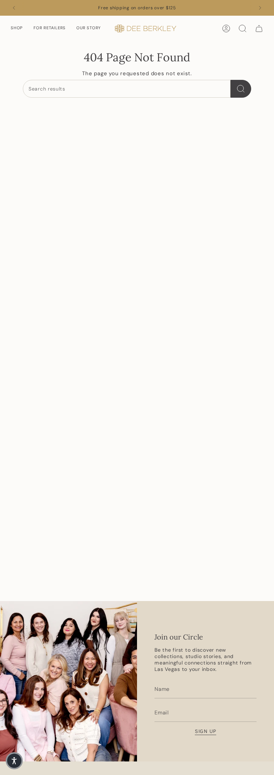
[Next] (260, 8)
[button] (16, 28)
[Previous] (14, 8)
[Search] (240, 89)
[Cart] (259, 28)
